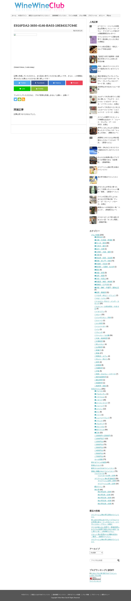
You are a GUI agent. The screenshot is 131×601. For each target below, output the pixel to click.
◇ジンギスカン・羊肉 (102, 317)
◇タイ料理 (98, 323)
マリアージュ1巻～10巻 (106, 484)
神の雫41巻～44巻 (104, 504)
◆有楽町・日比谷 (101, 264)
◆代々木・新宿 (100, 243)
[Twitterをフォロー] (15, 99)
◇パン (96, 329)
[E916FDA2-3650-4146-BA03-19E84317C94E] (57, 83)
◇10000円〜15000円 (102, 435)
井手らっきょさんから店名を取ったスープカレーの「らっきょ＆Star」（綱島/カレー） (108, 130)
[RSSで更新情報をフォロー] (23, 99)
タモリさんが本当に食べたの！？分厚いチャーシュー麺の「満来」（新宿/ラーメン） (108, 189)
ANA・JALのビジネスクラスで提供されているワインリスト (108, 150)
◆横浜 (96, 270)
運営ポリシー (106, 594)
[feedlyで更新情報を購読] (19, 99)
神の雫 (96, 489)
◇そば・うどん (100, 298)
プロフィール (92, 15)
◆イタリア (98, 400)
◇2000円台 (98, 444)
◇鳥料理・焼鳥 (100, 386)
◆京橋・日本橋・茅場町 (103, 240)
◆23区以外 (98, 237)
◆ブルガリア (99, 424)
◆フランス (98, 421)
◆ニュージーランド (101, 418)
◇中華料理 (98, 341)
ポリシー (102, 15)
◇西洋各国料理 (100, 377)
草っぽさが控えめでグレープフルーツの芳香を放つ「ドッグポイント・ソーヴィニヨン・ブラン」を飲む (105, 522)
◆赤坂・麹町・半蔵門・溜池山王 (106, 287)
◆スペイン (98, 409)
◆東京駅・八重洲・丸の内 (104, 267)
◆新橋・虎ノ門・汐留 (102, 261)
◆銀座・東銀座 (100, 292)
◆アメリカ (98, 391)
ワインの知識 (73, 15)
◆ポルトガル (99, 427)
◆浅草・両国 (99, 276)
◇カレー (97, 314)
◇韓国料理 (98, 383)
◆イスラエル (99, 397)
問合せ (109, 15)
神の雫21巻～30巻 (104, 498)
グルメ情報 (82, 15)
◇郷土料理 (98, 380)
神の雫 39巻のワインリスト (108, 177)
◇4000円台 (98, 450)
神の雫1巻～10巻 (104, 495)
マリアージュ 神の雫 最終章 (104, 478)
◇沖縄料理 (98, 368)
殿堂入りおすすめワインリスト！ (39, 15)
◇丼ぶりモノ (99, 344)
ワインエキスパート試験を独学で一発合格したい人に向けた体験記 (108, 39)
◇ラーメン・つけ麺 (101, 335)
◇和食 (96, 353)
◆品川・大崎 (99, 249)
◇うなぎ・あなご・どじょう (105, 295)
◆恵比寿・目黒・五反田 (103, 258)
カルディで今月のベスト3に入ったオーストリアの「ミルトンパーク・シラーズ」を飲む (109, 109)
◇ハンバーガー (100, 326)
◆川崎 (96, 255)
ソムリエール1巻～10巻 (106, 475)
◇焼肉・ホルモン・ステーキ (105, 374)
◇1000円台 (98, 441)
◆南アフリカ (99, 430)
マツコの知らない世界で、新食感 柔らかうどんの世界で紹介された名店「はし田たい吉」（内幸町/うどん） (105, 529)
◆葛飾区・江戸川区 (101, 284)
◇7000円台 (98, 456)
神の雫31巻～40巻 (104, 501)
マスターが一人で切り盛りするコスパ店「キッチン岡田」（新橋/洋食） (108, 219)
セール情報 (98, 459)
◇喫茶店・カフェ (101, 356)
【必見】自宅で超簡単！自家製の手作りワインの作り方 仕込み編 (108, 59)
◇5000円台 (98, 453)
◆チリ (96, 412)
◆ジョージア (99, 406)
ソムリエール (99, 473)
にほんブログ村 (95, 575)
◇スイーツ (98, 320)
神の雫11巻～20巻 (104, 492)
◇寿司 (96, 362)
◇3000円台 (98, 447)
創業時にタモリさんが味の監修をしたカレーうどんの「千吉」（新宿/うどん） (108, 140)
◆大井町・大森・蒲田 (102, 252)
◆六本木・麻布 (100, 246)
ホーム (14, 15)
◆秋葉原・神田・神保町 (103, 282)
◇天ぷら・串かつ (101, 359)
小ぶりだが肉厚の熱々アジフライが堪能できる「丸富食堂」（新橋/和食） (108, 159)
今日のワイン (22, 15)
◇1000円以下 (99, 438)
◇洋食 (96, 371)
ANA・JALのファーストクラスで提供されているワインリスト (108, 68)
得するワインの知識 (98, 462)
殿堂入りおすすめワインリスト (102, 468)
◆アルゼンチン (100, 394)
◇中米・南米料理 (101, 338)
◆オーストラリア (101, 403)
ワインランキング (95, 581)
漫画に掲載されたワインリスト (102, 471)
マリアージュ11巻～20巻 (107, 481)
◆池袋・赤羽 (99, 273)
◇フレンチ (98, 332)
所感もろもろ (96, 465)
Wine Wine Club (63, 597)
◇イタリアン (99, 311)
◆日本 (96, 433)
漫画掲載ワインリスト (59, 15)
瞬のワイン (98, 487)
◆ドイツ (97, 415)
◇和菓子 (97, 350)
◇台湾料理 (98, 347)
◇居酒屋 (97, 365)
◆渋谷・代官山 (100, 279)
